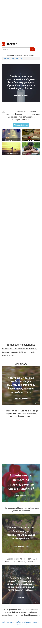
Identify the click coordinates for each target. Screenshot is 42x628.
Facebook (17, 625)
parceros (36, 622)
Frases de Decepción (28, 352)
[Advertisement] (21, 21)
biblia (3, 622)
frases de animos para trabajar (11, 352)
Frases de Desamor (8, 355)
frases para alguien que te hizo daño (25, 348)
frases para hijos (7, 348)
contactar (10, 622)
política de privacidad (23, 622)
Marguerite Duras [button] (21, 125)
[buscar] (32, 49)
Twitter (25, 625)
